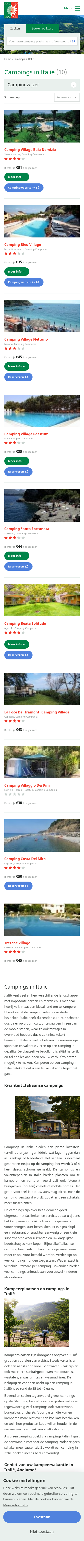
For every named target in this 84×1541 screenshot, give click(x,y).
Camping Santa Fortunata (26, 528)
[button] (67, 97)
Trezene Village (17, 943)
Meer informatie (15, 1505)
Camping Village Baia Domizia (30, 149)
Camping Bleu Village (22, 244)
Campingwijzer (23, 85)
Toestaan (42, 1516)
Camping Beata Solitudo (25, 623)
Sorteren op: (12, 97)
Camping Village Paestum (26, 434)
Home (7, 58)
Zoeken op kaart (42, 28)
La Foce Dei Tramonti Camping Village (36, 712)
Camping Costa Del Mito (25, 858)
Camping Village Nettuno (26, 339)
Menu (68, 8)
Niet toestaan (42, 1531)
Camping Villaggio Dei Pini (27, 785)
